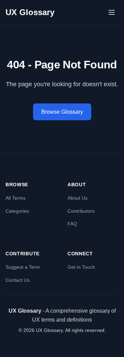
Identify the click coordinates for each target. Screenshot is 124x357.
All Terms (15, 198)
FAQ (72, 223)
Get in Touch (81, 267)
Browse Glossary (62, 112)
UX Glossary (30, 12)
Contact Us (18, 280)
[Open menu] (111, 12)
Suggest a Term (23, 267)
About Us (77, 198)
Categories (17, 211)
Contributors (81, 211)
